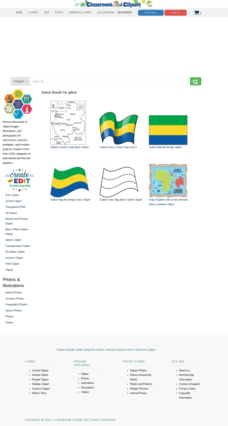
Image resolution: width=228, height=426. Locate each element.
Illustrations (87, 387)
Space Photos (13, 310)
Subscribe (151, 13)
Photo (59, 12)
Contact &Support (189, 383)
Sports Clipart (13, 239)
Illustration (106, 12)
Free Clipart (12, 194)
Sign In (175, 13)
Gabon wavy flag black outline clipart (121, 199)
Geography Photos (16, 304)
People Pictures (139, 388)
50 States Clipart (15, 251)
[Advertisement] (114, 45)
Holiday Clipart (40, 383)
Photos (9, 316)
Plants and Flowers (141, 383)
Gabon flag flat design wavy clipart (70, 199)
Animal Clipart (40, 374)
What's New (39, 393)
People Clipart (40, 379)
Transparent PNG (15, 206)
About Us (184, 370)
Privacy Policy (187, 388)
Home (19, 12)
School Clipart (13, 201)
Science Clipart (14, 257)
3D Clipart (11, 212)
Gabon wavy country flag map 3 (118, 147)
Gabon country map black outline (69, 147)
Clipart (33, 12)
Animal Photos (13, 292)
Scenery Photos (14, 298)
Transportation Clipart (17, 245)
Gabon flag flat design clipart (165, 147)
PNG (46, 12)
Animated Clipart (80, 12)
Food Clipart (12, 263)
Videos (9, 322)
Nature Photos (138, 370)
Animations (87, 382)
